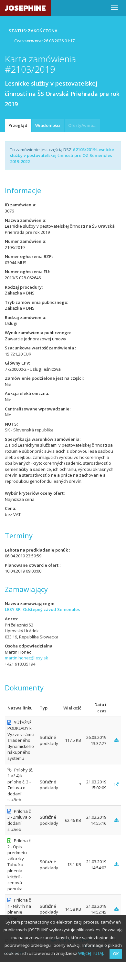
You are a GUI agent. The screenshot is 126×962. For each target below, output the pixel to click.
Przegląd (17, 125)
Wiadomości (47, 125)
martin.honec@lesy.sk (26, 658)
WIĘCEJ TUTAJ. (91, 953)
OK (116, 954)
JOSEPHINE (25, 8)
